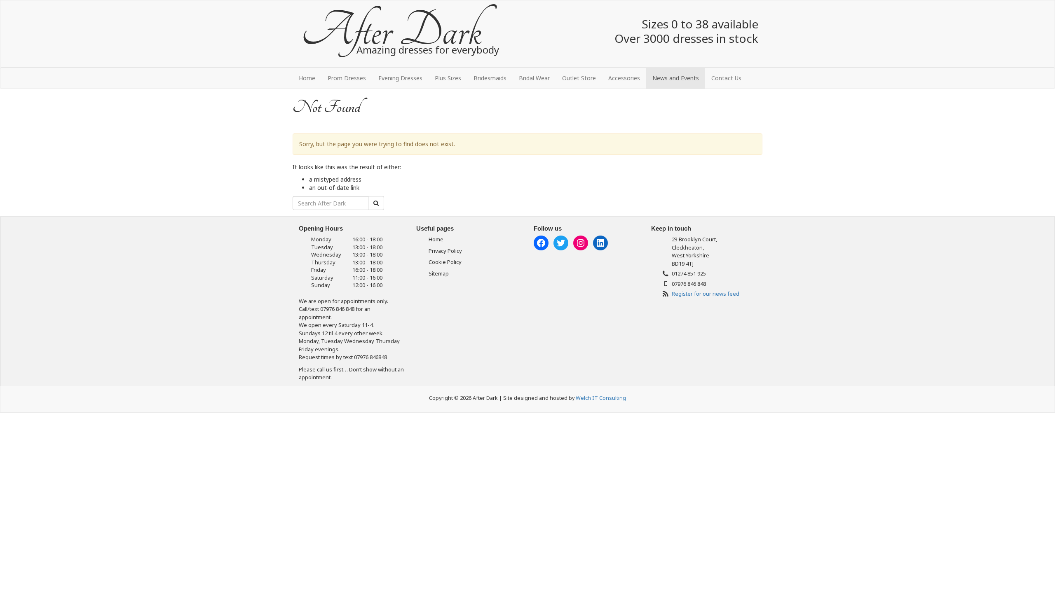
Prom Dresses (347, 78)
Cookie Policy (445, 262)
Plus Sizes (448, 78)
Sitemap (439, 273)
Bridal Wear (534, 78)
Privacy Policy (445, 250)
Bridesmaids (490, 78)
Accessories (624, 78)
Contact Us (726, 78)
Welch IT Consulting (601, 398)
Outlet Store (579, 78)
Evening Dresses (400, 78)
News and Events (675, 78)
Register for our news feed (705, 293)
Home (307, 78)
